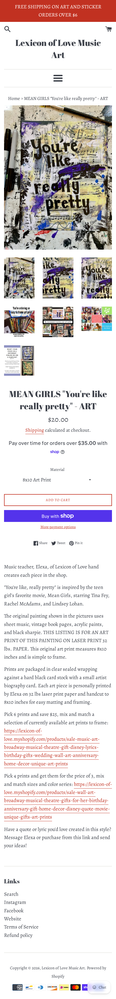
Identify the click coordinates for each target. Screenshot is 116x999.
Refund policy (18, 935)
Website (12, 918)
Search (11, 894)
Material (57, 469)
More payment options (58, 526)
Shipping (34, 430)
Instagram (15, 902)
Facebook (13, 910)
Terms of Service (21, 926)
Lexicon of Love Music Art (58, 49)
